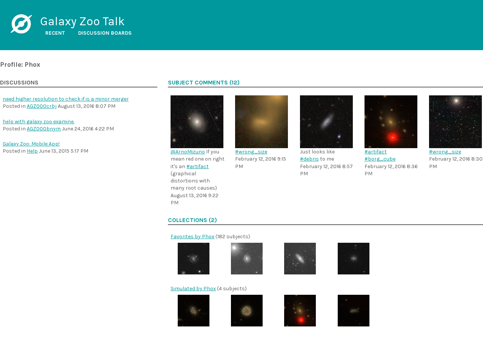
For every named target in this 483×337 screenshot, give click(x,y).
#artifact (197, 166)
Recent (55, 33)
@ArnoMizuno (188, 152)
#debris (309, 159)
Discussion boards (105, 33)
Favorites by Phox (192, 236)
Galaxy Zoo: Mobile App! (31, 144)
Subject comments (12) (204, 82)
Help (32, 151)
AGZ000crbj (42, 106)
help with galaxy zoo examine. (38, 121)
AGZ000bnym (44, 129)
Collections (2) (192, 220)
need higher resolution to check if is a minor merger (66, 99)
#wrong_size (251, 152)
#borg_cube (380, 159)
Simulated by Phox (193, 288)
